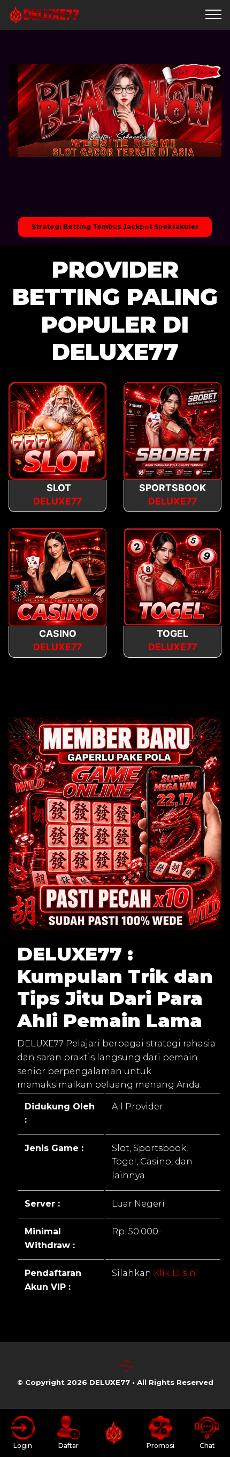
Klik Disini (174, 1273)
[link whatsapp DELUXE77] (104, 1370)
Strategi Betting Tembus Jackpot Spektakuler (115, 227)
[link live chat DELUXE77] (126, 1370)
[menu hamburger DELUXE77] (213, 15)
